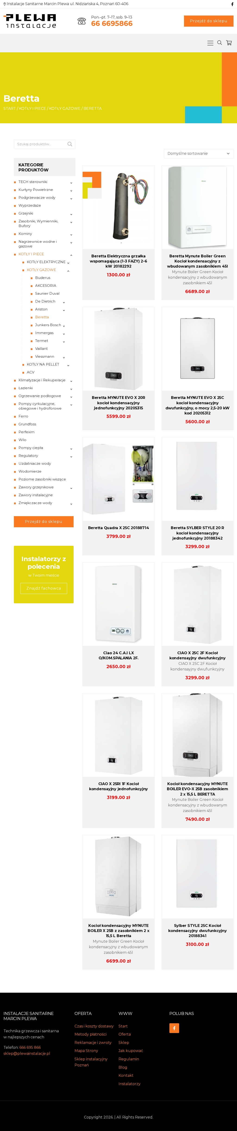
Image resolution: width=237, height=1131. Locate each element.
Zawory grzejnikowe (36, 487)
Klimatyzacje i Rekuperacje (42, 380)
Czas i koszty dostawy (94, 1026)
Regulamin (128, 1059)
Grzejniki (26, 213)
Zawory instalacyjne (36, 495)
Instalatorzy (129, 1084)
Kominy (25, 233)
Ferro (23, 416)
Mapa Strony (86, 1051)
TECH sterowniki (33, 182)
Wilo (22, 440)
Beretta (42, 317)
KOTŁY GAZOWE (65, 108)
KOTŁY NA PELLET (43, 364)
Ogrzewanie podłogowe (40, 396)
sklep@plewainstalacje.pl (26, 1053)
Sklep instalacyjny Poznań (91, 1062)
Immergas (44, 333)
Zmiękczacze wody (35, 503)
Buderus (42, 277)
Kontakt (126, 1075)
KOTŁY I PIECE (32, 108)
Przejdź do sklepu (209, 21)
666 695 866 (30, 1047)
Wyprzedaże (30, 205)
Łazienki (26, 388)
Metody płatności (90, 1034)
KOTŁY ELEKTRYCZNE (46, 262)
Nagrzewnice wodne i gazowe (38, 243)
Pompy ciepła (31, 447)
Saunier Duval (47, 293)
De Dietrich (45, 301)
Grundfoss (27, 424)
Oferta (124, 1034)
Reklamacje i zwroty (93, 1042)
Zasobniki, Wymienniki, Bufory (38, 223)
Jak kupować (130, 1051)
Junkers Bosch (48, 325)
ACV (30, 372)
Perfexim (26, 432)
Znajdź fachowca (43, 588)
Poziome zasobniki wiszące (42, 479)
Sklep (123, 1042)
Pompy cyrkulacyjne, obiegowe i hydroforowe (40, 406)
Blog (122, 1067)
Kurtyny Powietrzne (36, 189)
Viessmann (44, 356)
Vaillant (41, 348)
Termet (41, 340)
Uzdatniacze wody (35, 463)
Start (9, 108)
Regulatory (28, 455)
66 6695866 (112, 23)
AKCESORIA (45, 285)
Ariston (41, 309)
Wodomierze (30, 471)
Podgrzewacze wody (37, 197)
